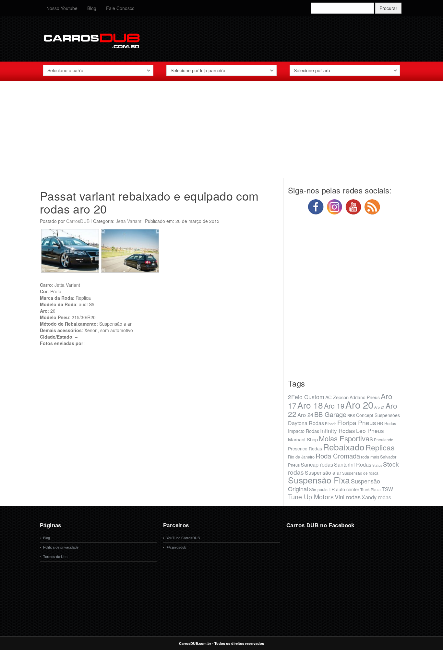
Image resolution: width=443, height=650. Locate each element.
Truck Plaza (370, 489)
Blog (91, 8)
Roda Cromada (338, 455)
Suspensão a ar (323, 472)
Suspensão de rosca (360, 473)
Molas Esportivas (346, 438)
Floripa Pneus (356, 422)
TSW (387, 489)
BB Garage (330, 414)
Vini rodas (348, 497)
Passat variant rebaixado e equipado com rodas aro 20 (149, 202)
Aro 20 (359, 404)
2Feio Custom (306, 397)
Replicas (380, 447)
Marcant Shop (303, 439)
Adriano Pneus (365, 397)
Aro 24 (305, 415)
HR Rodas (386, 423)
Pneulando (383, 439)
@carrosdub (176, 547)
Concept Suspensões (378, 415)
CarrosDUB (78, 221)
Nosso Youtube (62, 8)
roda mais (370, 457)
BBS (351, 415)
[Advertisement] (221, 132)
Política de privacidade (60, 547)
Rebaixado (344, 447)
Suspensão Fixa (319, 480)
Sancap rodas (317, 464)
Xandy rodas (376, 497)
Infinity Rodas (337, 430)
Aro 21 (379, 407)
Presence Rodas (305, 448)
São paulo (318, 490)
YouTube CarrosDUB (183, 538)
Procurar (388, 8)
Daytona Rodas (306, 423)
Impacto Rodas (303, 430)
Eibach (330, 423)
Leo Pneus (370, 430)
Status (377, 465)
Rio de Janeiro (301, 457)
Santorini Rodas (352, 464)
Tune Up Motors (311, 496)
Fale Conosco (120, 8)
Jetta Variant (128, 221)
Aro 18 (310, 405)
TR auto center (344, 489)
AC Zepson (337, 397)
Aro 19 (334, 405)
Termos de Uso (55, 557)
